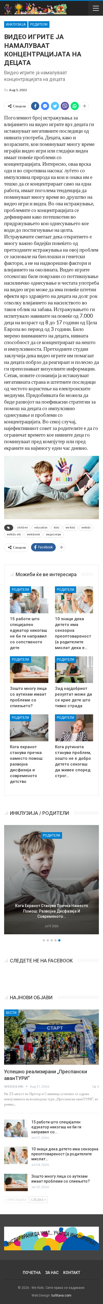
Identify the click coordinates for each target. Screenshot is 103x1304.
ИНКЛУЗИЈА (16, 24)
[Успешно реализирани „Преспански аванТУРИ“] (51, 1037)
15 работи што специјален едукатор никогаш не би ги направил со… (56, 1127)
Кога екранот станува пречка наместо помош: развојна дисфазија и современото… (51, 911)
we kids (70, 527)
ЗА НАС (52, 1272)
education (41, 527)
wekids (86, 527)
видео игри (53, 534)
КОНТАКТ (71, 1272)
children (22, 527)
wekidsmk (33, 534)
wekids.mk (14, 534)
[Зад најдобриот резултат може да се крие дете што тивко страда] (74, 669)
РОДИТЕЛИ (39, 24)
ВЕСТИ (11, 1013)
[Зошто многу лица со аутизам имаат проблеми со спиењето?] (29, 669)
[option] (51, 880)
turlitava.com (61, 1295)
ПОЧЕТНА (32, 1272)
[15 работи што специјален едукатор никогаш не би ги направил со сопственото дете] (29, 599)
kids (56, 527)
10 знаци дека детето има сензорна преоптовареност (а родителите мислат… (64, 1154)
